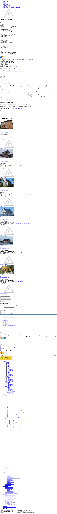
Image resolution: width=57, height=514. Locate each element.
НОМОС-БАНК (10, 480)
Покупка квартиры (10, 408)
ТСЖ (6, 431)
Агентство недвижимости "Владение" (23, 223)
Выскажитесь (3, 76)
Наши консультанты (11, 471)
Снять (8, 368)
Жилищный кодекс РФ (13, 420)
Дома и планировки (8, 396)
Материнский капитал (11, 405)
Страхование (5, 321)
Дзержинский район (11, 450)
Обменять (9, 367)
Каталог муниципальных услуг (11, 445)
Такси (8, 442)
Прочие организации (9, 499)
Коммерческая (5, 4)
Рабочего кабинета (18, 108)
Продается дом (4, 132)
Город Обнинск (8, 435)
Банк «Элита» (9, 479)
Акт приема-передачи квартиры (13, 407)
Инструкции (7, 398)
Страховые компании (9, 488)
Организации (7, 395)
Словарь (6, 397)
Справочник (5, 318)
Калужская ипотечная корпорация (13, 478)
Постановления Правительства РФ (13, 426)
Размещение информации (10, 502)
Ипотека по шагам (10, 402)
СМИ (8, 439)
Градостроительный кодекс (14, 422)
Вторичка (5, 2)
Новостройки (5, 1)
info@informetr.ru (6, 330)
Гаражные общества (11, 444)
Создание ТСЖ (10, 432)
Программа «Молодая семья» (12, 409)
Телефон (2, 306)
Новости (6, 454)
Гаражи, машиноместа (7, 5)
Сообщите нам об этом (13, 66)
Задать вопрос (9, 470)
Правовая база (7, 418)
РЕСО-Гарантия (10, 491)
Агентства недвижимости (10, 495)
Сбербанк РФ (9, 475)
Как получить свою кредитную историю (15, 413)
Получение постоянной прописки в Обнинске (16, 415)
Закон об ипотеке (8, 485)
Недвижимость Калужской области (9, 317)
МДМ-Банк (9, 476)
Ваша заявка (2, 310)
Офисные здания (10, 436)
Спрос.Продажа (10, 369)
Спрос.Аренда (10, 370)
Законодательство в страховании (11, 493)
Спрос (8, 364)
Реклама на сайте (6, 324)
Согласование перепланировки (13, 401)
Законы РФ (9, 424)
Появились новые (16, 7)
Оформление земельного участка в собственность (16, 410)
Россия (8, 457)
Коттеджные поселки (11, 392)
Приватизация (10, 400)
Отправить (2, 77)
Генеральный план (10, 438)
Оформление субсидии (11, 399)
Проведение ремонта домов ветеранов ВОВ (15, 412)
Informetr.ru (5, 506)
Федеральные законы (11, 425)
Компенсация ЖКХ (11, 406)
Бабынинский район (11, 451)
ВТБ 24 (8, 481)
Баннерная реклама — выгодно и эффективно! (9, 347)
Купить (8, 363)
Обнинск (2, 344)
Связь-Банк (9, 483)
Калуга (8, 452)
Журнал (4, 319)
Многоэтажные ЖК (11, 393)
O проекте (5, 323)
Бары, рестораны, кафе (11, 441)
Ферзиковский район (11, 447)
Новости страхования (9, 487)
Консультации (7, 469)
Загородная (5, 3)
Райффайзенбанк (10, 482)
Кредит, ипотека (6, 320)
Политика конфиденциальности (9, 325)
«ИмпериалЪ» (18, 165)
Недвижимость (5, 361)
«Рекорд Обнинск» (19, 281)
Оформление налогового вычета (13, 404)
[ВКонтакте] (1, 57)
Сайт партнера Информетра (10, 504)
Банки (6, 474)
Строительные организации (10, 498)
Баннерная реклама (8, 501)
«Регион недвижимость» (19, 136)
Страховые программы (9, 492)
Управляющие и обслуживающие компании (15, 437)
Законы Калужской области (12, 428)
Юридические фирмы (9, 496)
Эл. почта (2, 308)
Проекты (9, 430)
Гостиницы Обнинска (11, 440)
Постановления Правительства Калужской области (17, 427)
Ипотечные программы (9, 484)
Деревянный (13, 26)
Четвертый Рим (16, 332)
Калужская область (10, 456)
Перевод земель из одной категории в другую (16, 414)
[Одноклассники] (2, 57)
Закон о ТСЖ (9, 433)
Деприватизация (10, 411)
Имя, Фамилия (3, 305)
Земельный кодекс (12, 421)
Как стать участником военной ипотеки (14, 417)
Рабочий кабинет (3, 348)
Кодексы (8, 419)
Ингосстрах (9, 489)
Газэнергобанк (10, 477)
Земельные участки (6, 6)
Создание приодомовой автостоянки (14, 416)
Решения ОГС (9, 429)
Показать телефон (3, 63)
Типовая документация (11, 434)
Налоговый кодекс (12, 423)
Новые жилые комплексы (8, 7)
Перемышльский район (11, 448)
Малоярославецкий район (12, 449)
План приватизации (11, 443)
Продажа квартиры (10, 403)
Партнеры (5, 322)
